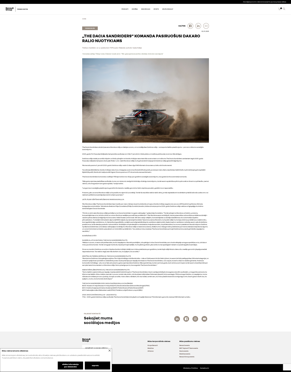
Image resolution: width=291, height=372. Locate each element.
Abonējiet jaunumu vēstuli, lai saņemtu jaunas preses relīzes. (264, 2)
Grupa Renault (167, 9)
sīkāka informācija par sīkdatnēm (70, 365)
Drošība (135, 9)
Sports (156, 9)
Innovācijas (145, 9)
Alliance (150, 351)
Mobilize (151, 348)
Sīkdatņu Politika (190, 368)
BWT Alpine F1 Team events (188, 348)
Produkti (125, 9)
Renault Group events (186, 357)
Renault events (184, 345)
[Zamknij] (108, 350)
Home (84, 19)
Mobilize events (184, 354)
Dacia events (183, 351)
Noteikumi (204, 368)
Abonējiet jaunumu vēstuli (96, 348)
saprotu (95, 365)
